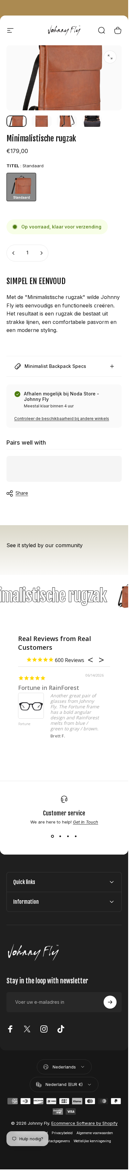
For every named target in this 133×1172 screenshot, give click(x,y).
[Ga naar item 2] (42, 121)
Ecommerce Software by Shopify (84, 1123)
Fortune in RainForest (48, 687)
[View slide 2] (60, 836)
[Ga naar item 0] (16, 121)
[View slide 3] (68, 836)
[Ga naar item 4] (92, 121)
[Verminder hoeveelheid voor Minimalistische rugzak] (13, 253)
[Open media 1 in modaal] (110, 56)
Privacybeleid (62, 1133)
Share (21, 493)
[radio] (21, 187)
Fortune (24, 724)
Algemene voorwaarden (95, 1133)
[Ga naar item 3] (67, 121)
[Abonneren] (110, 1002)
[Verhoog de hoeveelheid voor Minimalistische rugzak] (41, 253)
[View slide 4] (76, 836)
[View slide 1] (52, 836)
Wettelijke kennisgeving (92, 1141)
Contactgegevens (56, 1141)
